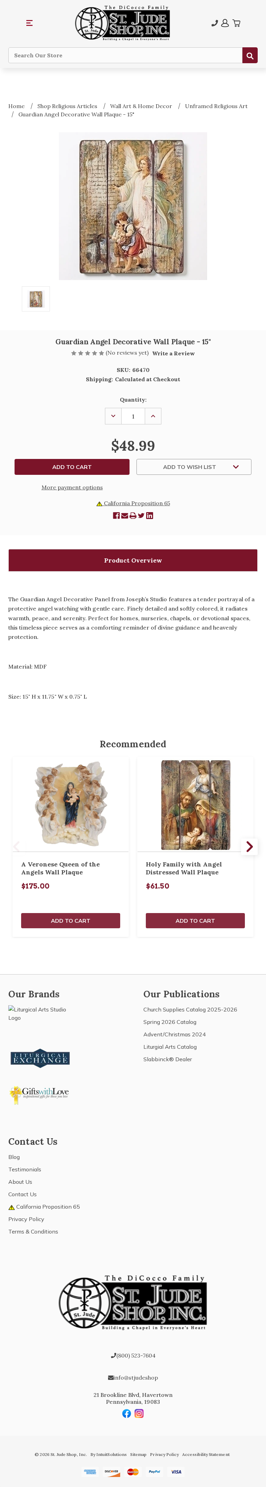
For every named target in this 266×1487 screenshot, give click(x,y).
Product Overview (133, 560)
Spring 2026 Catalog (169, 1021)
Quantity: (133, 399)
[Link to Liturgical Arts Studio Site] (40, 1020)
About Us (20, 1181)
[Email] (124, 515)
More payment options (72, 487)
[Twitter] (141, 515)
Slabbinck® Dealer (167, 1059)
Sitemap (138, 1454)
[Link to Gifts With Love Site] (40, 1094)
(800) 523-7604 (136, 1355)
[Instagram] (139, 1413)
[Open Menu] (30, 23)
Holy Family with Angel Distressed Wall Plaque (184, 868)
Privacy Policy (26, 1219)
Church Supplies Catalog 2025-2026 (190, 1009)
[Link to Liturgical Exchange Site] (40, 1057)
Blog (14, 1156)
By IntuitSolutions (108, 1454)
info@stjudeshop (136, 1377)
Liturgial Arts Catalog (170, 1046)
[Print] (133, 515)
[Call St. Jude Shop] (214, 23)
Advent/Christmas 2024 (174, 1034)
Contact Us (22, 1194)
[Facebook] (116, 515)
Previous (16, 846)
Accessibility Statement (205, 1454)
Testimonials (24, 1169)
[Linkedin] (149, 515)
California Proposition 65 (136, 503)
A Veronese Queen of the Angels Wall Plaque (60, 868)
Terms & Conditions (33, 1231)
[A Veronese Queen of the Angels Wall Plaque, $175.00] (70, 804)
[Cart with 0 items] (236, 23)
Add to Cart (70, 920)
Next (249, 846)
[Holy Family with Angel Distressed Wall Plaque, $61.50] (195, 804)
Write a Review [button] (173, 353)
